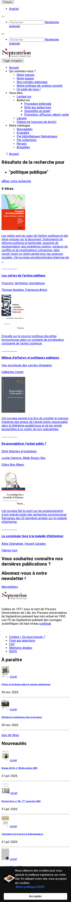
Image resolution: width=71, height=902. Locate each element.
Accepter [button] (35, 896)
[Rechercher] (3, 16)
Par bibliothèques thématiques (37, 136)
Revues (22, 143)
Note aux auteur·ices (37, 107)
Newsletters (10, 587)
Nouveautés (25, 129)
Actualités (23, 147)
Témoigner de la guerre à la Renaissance (22, 834)
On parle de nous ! (29, 89)
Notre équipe (25, 78)
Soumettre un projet (37, 111)
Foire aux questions (22, 640)
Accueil (14, 67)
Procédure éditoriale (37, 104)
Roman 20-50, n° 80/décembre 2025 (19, 768)
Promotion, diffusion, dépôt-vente (46, 114)
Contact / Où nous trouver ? (27, 637)
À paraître (23, 133)
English (14, 9)
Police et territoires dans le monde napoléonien (26, 684)
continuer (45, 623)
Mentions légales (20, 648)
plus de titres (10, 735)
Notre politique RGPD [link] (30, 887)
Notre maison (25, 75)
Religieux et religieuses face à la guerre (22, 717)
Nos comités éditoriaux (32, 82)
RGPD (13, 651)
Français (7, 2)
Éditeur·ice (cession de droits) (36, 122)
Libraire (22, 118)
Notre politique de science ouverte (39, 85)
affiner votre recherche (16, 181)
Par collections (27, 140)
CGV (12, 644)
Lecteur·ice (24, 96)
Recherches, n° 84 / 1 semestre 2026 (21, 801)
